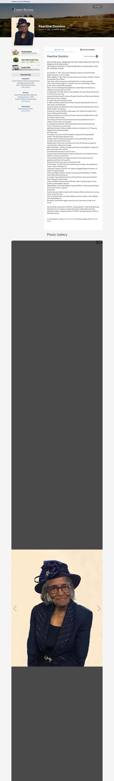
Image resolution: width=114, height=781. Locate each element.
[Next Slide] (99, 608)
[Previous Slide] (15, 608)
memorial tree (70, 219)
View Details (25, 87)
